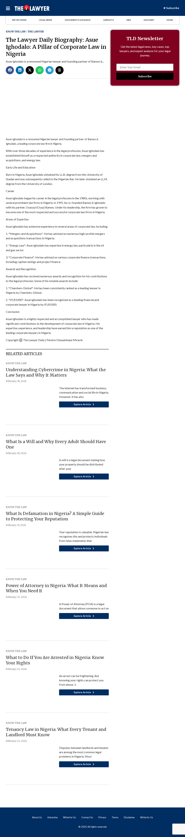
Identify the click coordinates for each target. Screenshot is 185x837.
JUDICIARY (148, 20)
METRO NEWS (19, 20)
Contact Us (87, 817)
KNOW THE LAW (16, 31)
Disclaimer (129, 817)
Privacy (102, 817)
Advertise (52, 817)
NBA (128, 20)
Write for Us (69, 817)
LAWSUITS (108, 20)
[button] (10, 70)
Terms (115, 817)
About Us (37, 817)
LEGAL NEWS (45, 20)
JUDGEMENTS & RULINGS (78, 20)
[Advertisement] (145, 120)
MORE (170, 20)
